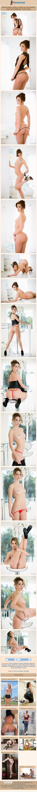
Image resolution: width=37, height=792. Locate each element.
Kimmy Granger (18, 671)
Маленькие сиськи (20, 667)
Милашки (4, 666)
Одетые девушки (14, 663)
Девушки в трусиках (23, 666)
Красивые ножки (6, 665)
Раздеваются (12, 666)
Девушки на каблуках (28, 665)
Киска (21, 663)
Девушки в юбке (17, 665)
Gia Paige (26, 671)
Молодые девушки (29, 663)
